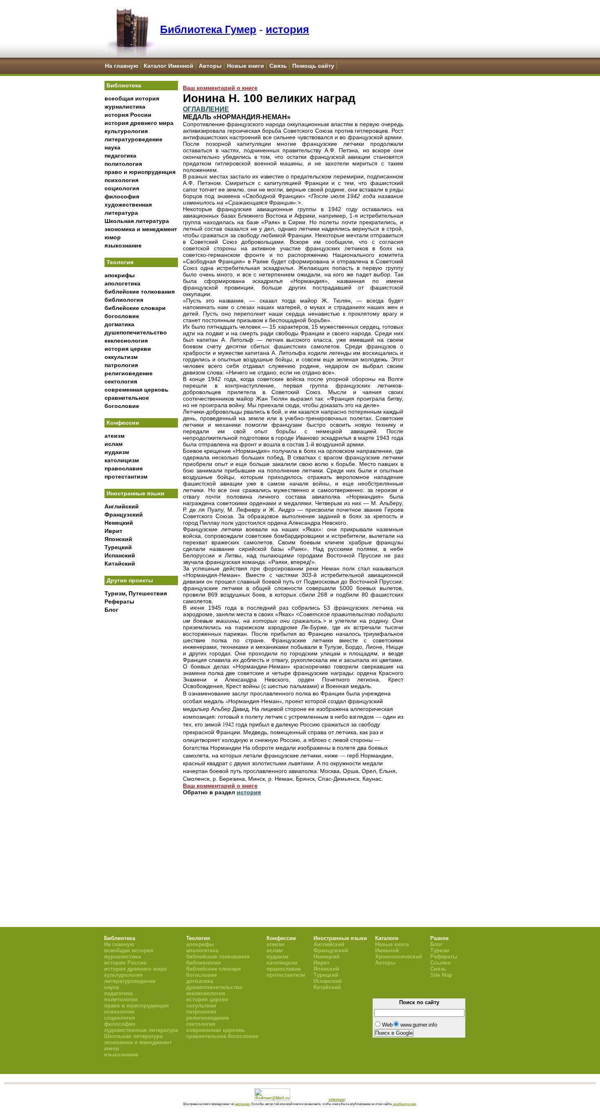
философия (121, 196)
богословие (121, 316)
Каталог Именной (168, 65)
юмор (112, 237)
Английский (121, 506)
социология (121, 188)
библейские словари (135, 308)
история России (127, 114)
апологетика (122, 283)
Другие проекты (130, 580)
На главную (121, 65)
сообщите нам (404, 1104)
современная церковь (136, 389)
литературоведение (133, 139)
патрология (121, 365)
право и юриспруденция (140, 172)
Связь (278, 65)
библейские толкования (139, 291)
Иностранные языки (135, 493)
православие (123, 468)
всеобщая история (131, 98)
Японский (118, 539)
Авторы (210, 65)
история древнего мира (138, 123)
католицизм (121, 460)
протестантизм (125, 476)
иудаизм (116, 452)
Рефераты (119, 601)
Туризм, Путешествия (135, 593)
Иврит (113, 531)
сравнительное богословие (222, 1036)
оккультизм (121, 357)
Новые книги (245, 65)
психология (121, 180)
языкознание (123, 245)
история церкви (127, 348)
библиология (123, 299)
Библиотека (124, 85)
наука (112, 147)
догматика (119, 324)
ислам (113, 444)
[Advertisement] (141, 751)
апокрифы (119, 275)
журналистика (124, 106)
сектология (120, 381)
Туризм (439, 950)
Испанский (119, 555)
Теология (120, 262)
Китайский (119, 563)
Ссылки (440, 963)
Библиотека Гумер (208, 29)
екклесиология (126, 340)
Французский (123, 514)
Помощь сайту (313, 65)
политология (123, 163)
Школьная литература (136, 221)
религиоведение (128, 373)
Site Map (441, 975)
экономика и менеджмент (140, 229)
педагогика (120, 155)
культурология (126, 131)
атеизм (114, 435)
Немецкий (118, 522)
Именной (387, 950)
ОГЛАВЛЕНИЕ (206, 109)
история (287, 29)
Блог (111, 609)
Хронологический (398, 957)
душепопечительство (135, 332)
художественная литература (141, 1030)
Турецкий (118, 547)
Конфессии (123, 422)
